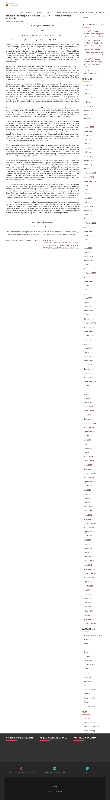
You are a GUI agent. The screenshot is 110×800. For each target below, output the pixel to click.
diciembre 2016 (89, 569)
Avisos (86, 644)
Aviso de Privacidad (87, 12)
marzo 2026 (88, 106)
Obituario (87, 702)
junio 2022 (87, 294)
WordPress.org (89, 731)
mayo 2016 (88, 598)
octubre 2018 (89, 477)
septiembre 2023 (90, 231)
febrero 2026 (89, 110)
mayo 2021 (88, 348)
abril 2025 (87, 152)
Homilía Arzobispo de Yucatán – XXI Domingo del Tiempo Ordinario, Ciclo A (94, 33)
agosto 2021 (88, 335)
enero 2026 (88, 114)
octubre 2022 (89, 277)
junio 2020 (87, 394)
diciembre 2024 (89, 169)
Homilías (53, 232)
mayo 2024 (88, 198)
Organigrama (62, 12)
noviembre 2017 (90, 523)
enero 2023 (88, 265)
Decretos (87, 656)
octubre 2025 (89, 127)
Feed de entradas (90, 722)
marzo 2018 (88, 507)
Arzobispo (30, 12)
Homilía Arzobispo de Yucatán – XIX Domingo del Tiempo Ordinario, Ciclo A (94, 52)
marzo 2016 (88, 607)
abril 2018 (87, 502)
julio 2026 (87, 89)
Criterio (86, 652)
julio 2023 (87, 240)
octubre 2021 (89, 327)
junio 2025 (87, 144)
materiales (87, 677)
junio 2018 (87, 494)
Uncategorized (89, 706)
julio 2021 (87, 340)
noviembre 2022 (90, 273)
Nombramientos (90, 689)
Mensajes (87, 681)
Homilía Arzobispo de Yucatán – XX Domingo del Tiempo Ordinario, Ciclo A (93, 42)
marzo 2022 (88, 306)
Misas (86, 685)
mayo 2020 (88, 398)
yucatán (53, 234)
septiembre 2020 (90, 381)
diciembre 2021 (89, 319)
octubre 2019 (89, 427)
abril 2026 (87, 102)
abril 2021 (87, 352)
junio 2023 (87, 244)
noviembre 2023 (90, 223)
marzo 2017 (88, 557)
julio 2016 (87, 590)
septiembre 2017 (90, 532)
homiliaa (9, 234)
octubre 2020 (89, 377)
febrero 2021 (89, 361)
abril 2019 (87, 452)
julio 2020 (87, 390)
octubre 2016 (89, 577)
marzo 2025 (88, 156)
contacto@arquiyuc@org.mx (54, 772)
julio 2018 (87, 490)
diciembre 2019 (89, 419)
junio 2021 (87, 344)
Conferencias (88, 648)
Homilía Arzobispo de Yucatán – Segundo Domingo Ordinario (29, 240)
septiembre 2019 (90, 431)
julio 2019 (87, 440)
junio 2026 (87, 94)
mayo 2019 (88, 448)
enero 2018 (88, 515)
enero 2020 (88, 415)
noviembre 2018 (90, 473)
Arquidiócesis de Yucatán (32, 232)
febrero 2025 (89, 160)
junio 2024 (87, 194)
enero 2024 (88, 215)
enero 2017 (88, 565)
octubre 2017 (89, 527)
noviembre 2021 (90, 323)
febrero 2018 (89, 511)
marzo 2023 (88, 256)
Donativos (100, 12)
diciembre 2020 (89, 369)
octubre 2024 (89, 177)
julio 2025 (87, 139)
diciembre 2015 (89, 619)
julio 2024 (87, 189)
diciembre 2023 (89, 219)
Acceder (87, 718)
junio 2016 (87, 594)
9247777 (87, 772)
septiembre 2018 (90, 481)
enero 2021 (88, 365)
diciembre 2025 (89, 119)
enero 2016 (88, 615)
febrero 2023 (89, 260)
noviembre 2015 (90, 623)
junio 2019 (87, 444)
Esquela (86, 669)
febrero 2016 (89, 611)
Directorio (51, 12)
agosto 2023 (88, 235)
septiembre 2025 (90, 131)
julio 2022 (87, 290)
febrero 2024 (89, 210)
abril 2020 (87, 402)
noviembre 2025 (90, 123)
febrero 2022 (89, 310)
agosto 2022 (88, 285)
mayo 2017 (88, 548)
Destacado (88, 660)
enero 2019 (88, 465)
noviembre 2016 (90, 573)
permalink (71, 234)
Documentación (89, 664)
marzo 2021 (88, 356)
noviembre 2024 (90, 173)
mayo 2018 (88, 498)
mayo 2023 (88, 248)
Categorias (73, 12)
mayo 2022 (88, 298)
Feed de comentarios (91, 726)
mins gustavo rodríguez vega (22, 234)
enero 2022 (88, 315)
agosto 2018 (88, 486)
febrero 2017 (89, 561)
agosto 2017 (88, 536)
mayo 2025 (88, 148)
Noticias (87, 694)
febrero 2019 (89, 461)
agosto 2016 (88, 586)
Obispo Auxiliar (89, 698)
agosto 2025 (88, 135)
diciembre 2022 (89, 269)
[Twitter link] (56, 786)
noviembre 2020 (90, 373)
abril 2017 (87, 552)
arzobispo (68, 232)
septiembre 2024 (90, 181)
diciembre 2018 (89, 469)
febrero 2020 (89, 411)
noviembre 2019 (90, 423)
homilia (74, 232)
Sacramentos (40, 12)
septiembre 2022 (90, 281)
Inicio (21, 12)
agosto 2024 (88, 185)
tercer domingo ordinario (41, 234)
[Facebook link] (53, 786)
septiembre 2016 (90, 582)
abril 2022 (87, 302)
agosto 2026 (88, 85)
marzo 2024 (88, 206)
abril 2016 (87, 602)
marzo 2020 (88, 406)
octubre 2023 (89, 227)
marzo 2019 (88, 456)
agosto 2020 (88, 386)
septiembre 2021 (90, 331)
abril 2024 (87, 202)
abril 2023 (87, 252)
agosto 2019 (88, 436)
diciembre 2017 (89, 519)
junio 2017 (87, 544)
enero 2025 (88, 164)
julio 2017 (87, 540)
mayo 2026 (88, 98)
